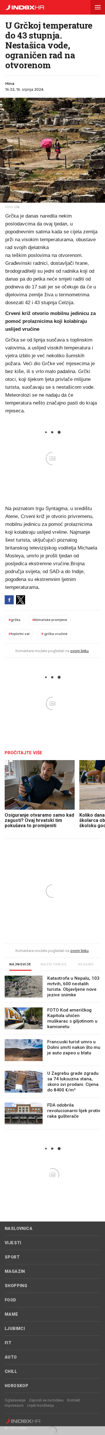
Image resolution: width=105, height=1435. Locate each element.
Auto (11, 1357)
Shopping (16, 1285)
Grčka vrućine (54, 634)
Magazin (15, 1271)
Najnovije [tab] (20, 964)
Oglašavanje (15, 1400)
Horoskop (16, 1385)
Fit (8, 1342)
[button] (97, 7)
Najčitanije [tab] (54, 964)
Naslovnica (18, 1228)
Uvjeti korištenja (40, 1405)
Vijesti (13, 1242)
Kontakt (73, 1400)
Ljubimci (15, 1328)
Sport (12, 1257)
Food (10, 1300)
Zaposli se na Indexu (46, 1400)
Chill (11, 1371)
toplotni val (18, 634)
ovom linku (79, 651)
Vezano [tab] (86, 964)
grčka (14, 620)
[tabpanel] (52, 1052)
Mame (11, 1314)
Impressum (14, 1405)
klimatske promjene (49, 620)
